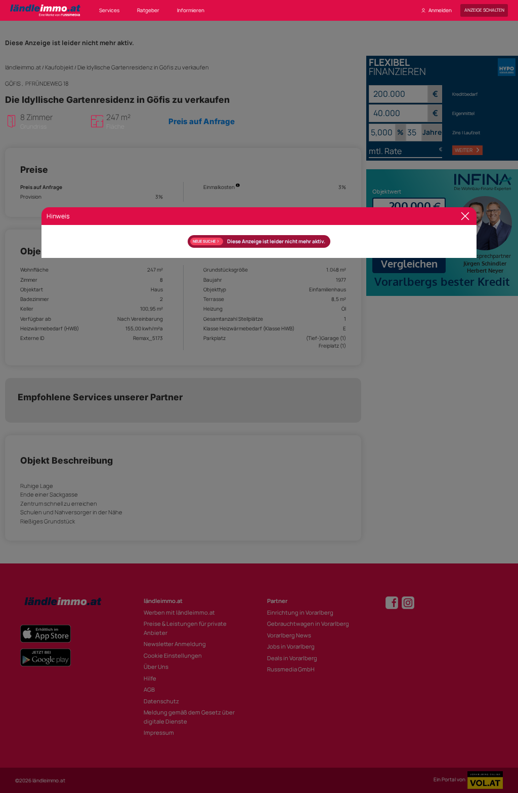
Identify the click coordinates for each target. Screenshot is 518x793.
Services (109, 10)
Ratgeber (148, 10)
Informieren (190, 10)
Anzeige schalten (484, 10)
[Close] (465, 216)
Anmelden (440, 10)
